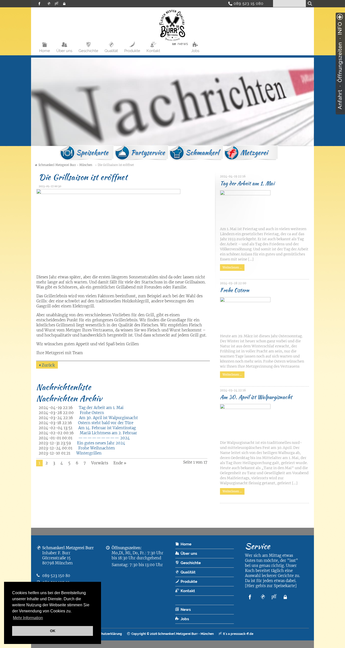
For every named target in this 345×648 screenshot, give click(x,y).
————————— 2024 (104, 438)
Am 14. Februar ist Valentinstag (107, 427)
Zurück (48, 365)
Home (44, 51)
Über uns (64, 51)
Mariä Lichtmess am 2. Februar (108, 432)
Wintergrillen (89, 453)
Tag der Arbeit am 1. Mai (101, 407)
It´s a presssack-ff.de (238, 634)
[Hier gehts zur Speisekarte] (271, 585)
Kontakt (153, 51)
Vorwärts (99, 463)
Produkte (132, 51)
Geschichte (88, 51)
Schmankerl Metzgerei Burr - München (65, 165)
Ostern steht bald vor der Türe (105, 422)
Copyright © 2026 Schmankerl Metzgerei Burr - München (172, 634)
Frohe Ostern (92, 412)
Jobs (195, 51)
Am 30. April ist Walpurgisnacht (108, 417)
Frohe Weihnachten (96, 448)
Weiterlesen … (231, 266)
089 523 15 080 (246, 3)
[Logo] (172, 41)
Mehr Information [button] (28, 618)
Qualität (111, 51)
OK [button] (52, 631)
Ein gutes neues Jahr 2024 (101, 443)
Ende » (119, 463)
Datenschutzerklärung (105, 634)
